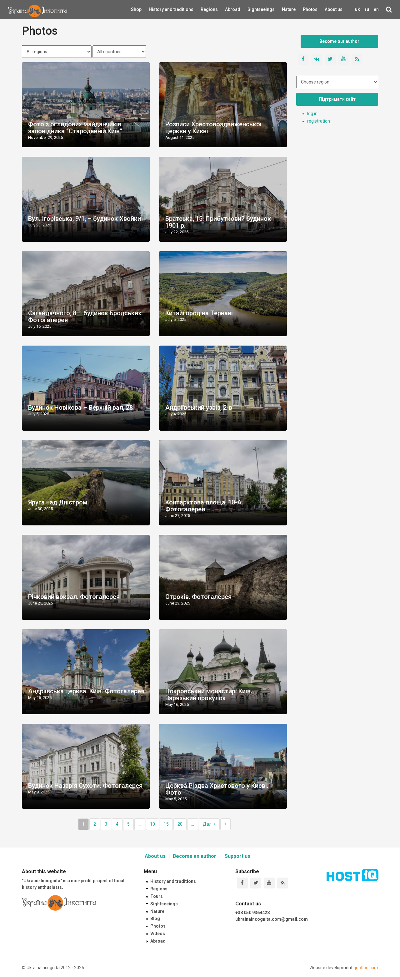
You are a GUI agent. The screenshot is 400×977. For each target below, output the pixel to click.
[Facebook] (242, 883)
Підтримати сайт (337, 99)
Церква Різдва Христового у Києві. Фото (216, 789)
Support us (237, 856)
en (376, 9)
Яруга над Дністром (58, 502)
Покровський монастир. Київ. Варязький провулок (208, 694)
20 (180, 824)
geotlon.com (365, 967)
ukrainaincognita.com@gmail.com (271, 919)
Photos (310, 9)
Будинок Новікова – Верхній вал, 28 (80, 407)
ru (367, 9)
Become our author (339, 41)
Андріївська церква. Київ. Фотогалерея (86, 691)
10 (152, 824)
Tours (156, 896)
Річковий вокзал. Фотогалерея (74, 596)
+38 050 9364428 (252, 912)
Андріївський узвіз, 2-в (198, 407)
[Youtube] (269, 883)
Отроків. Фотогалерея (198, 596)
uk (357, 9)
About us (333, 9)
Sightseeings (254, 9)
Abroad (229, 9)
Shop (136, 9)
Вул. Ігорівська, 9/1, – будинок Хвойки (84, 218)
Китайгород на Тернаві (199, 313)
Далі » (209, 824)
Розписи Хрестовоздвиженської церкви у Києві (213, 127)
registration (318, 121)
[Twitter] (255, 883)
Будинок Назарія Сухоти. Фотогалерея (85, 785)
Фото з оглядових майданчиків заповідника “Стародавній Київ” (75, 127)
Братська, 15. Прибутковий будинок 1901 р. (218, 222)
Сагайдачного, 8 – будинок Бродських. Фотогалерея (85, 316)
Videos (157, 933)
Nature (285, 9)
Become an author (195, 856)
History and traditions (160, 9)
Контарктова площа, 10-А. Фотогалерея (204, 506)
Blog (155, 918)
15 (166, 824)
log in (312, 113)
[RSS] (282, 883)
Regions (205, 9)
